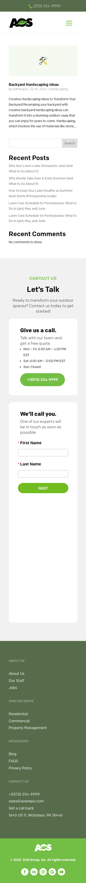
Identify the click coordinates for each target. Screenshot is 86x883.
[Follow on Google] (52, 871)
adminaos (20, 89)
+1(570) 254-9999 (42, 380)
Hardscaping (58, 89)
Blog (13, 754)
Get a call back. (22, 808)
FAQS (13, 761)
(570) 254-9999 (47, 6)
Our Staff (16, 681)
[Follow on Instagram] (43, 871)
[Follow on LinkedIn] (34, 871)
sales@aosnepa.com (26, 801)
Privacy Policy (20, 768)
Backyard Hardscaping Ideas (34, 84)
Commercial (19, 721)
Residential (18, 714)
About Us (16, 673)
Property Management (28, 728)
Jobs (13, 688)
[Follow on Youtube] (61, 871)
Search (69, 143)
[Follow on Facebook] (24, 871)
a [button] (69, 23)
